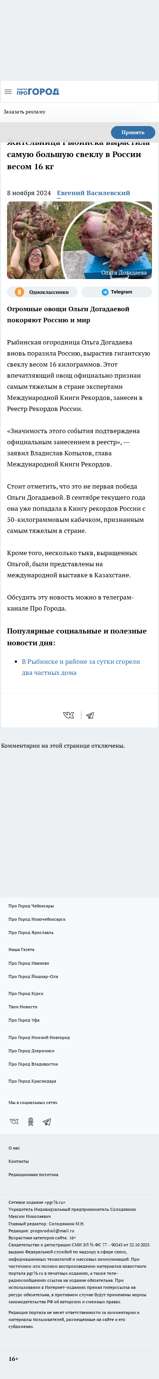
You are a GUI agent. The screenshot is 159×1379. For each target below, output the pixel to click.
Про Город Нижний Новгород (39, 1037)
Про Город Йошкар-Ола (33, 976)
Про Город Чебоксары (31, 905)
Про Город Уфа (24, 1020)
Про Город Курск (26, 993)
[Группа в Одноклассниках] (42, 292)
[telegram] (92, 715)
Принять (133, 132)
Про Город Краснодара (32, 1081)
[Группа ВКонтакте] (14, 1121)
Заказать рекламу (24, 111)
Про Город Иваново (29, 963)
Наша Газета (21, 949)
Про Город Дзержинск (31, 1050)
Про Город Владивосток (33, 1064)
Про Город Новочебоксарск (37, 919)
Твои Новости (23, 1006)
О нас (14, 1148)
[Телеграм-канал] (116, 292)
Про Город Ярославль (31, 932)
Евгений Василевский (93, 192)
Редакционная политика (33, 1174)
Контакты (19, 1161)
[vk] (69, 715)
